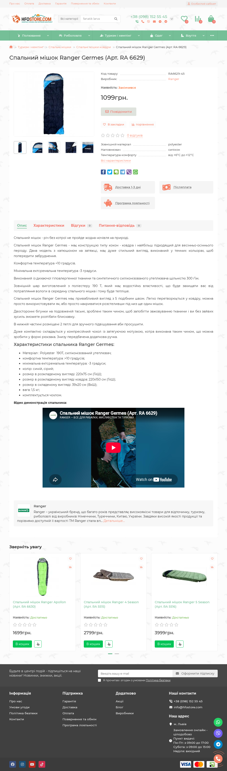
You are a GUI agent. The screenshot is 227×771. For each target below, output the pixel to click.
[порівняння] (70, 567)
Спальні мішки (60, 47)
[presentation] (14, 147)
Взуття (191, 35)
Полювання (31, 35)
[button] (110, 653)
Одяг (158, 35)
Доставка (45, 3)
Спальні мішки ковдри (93, 47)
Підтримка (73, 693)
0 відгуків (135, 135)
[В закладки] (70, 559)
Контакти (110, 3)
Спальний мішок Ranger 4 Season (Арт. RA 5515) (111, 604)
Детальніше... (114, 521)
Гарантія (61, 3)
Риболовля (73, 35)
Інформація (20, 693)
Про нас (14, 3)
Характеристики (48, 225)
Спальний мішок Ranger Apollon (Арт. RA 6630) (39, 604)
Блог (119, 707)
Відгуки (80, 225)
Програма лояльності (80, 725)
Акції (119, 701)
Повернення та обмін (85, 3)
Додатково (126, 693)
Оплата (29, 3)
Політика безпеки (23, 713)
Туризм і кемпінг (118, 35)
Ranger (173, 79)
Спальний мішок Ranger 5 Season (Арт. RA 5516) (182, 604)
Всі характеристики (116, 160)
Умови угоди (19, 707)
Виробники (125, 713)
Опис (22, 225)
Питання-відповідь (119, 225)
